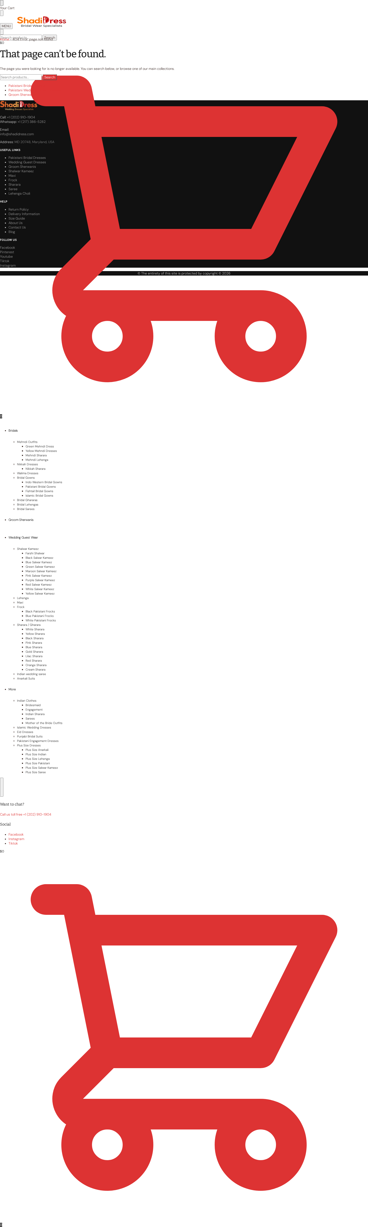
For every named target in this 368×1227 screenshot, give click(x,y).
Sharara (15, 184)
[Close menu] (1, 3)
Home (4, 39)
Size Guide (17, 218)
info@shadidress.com (17, 134)
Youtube (6, 256)
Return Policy (19, 209)
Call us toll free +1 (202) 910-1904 (25, 814)
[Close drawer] (1, 13)
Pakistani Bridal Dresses (27, 85)
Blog (12, 232)
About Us (16, 223)
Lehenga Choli (19, 193)
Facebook (16, 834)
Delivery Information (24, 214)
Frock (13, 180)
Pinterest (7, 252)
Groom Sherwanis (22, 94)
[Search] (1, 787)
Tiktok (13, 843)
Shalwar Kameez (21, 171)
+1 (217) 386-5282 (32, 121)
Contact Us (17, 227)
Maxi (12, 175)
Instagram (16, 839)
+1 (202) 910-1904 (21, 117)
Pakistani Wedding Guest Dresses (35, 90)
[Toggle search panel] (1, 32)
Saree (13, 189)
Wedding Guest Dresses (27, 162)
